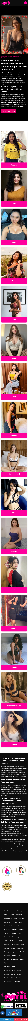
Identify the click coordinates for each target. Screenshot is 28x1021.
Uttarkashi (7, 929)
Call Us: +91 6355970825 (9, 111)
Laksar (20, 933)
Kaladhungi (19, 914)
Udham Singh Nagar (9, 970)
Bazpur (6, 914)
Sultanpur (20, 963)
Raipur (19, 955)
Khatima (6, 974)
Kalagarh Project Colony (10, 918)
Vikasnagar (17, 981)
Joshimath (21, 952)
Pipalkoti (6, 963)
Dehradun (23, 937)
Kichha (12, 978)
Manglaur (14, 929)
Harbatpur (19, 978)
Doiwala (12, 948)
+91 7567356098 (21, 1019)
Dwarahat (19, 940)
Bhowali (14, 955)
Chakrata (13, 974)
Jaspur (19, 974)
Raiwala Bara (17, 926)
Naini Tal (6, 911)
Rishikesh (7, 955)
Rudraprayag (20, 948)
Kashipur (13, 963)
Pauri (13, 966)
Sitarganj (21, 918)
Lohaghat (13, 933)
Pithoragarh (20, 911)
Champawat (14, 959)
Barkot (20, 922)
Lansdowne (12, 940)
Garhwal (6, 948)
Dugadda (14, 952)
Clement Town (15, 944)
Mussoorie (7, 937)
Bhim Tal (6, 978)
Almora (22, 944)
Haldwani (21, 929)
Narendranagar (8, 981)
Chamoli (12, 914)
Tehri (5, 940)
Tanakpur (6, 933)
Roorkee (14, 922)
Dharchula (22, 959)
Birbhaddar (7, 922)
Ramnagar (7, 952)
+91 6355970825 (7, 1019)
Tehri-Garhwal (8, 926)
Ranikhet (13, 911)
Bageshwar (7, 966)
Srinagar (19, 970)
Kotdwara (6, 959)
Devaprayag (15, 937)
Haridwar (6, 944)
